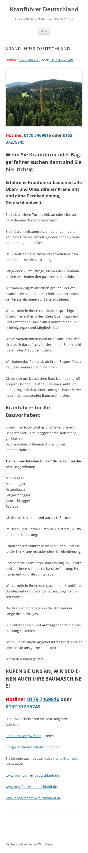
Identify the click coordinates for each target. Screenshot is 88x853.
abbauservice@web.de (23, 736)
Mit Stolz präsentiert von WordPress (29, 844)
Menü (44, 31)
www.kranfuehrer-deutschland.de (32, 775)
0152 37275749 (61, 60)
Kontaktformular (66, 758)
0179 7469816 (29, 60)
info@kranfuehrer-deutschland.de (33, 747)
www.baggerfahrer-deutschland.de (33, 798)
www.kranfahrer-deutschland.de (31, 786)
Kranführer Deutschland (44, 9)
